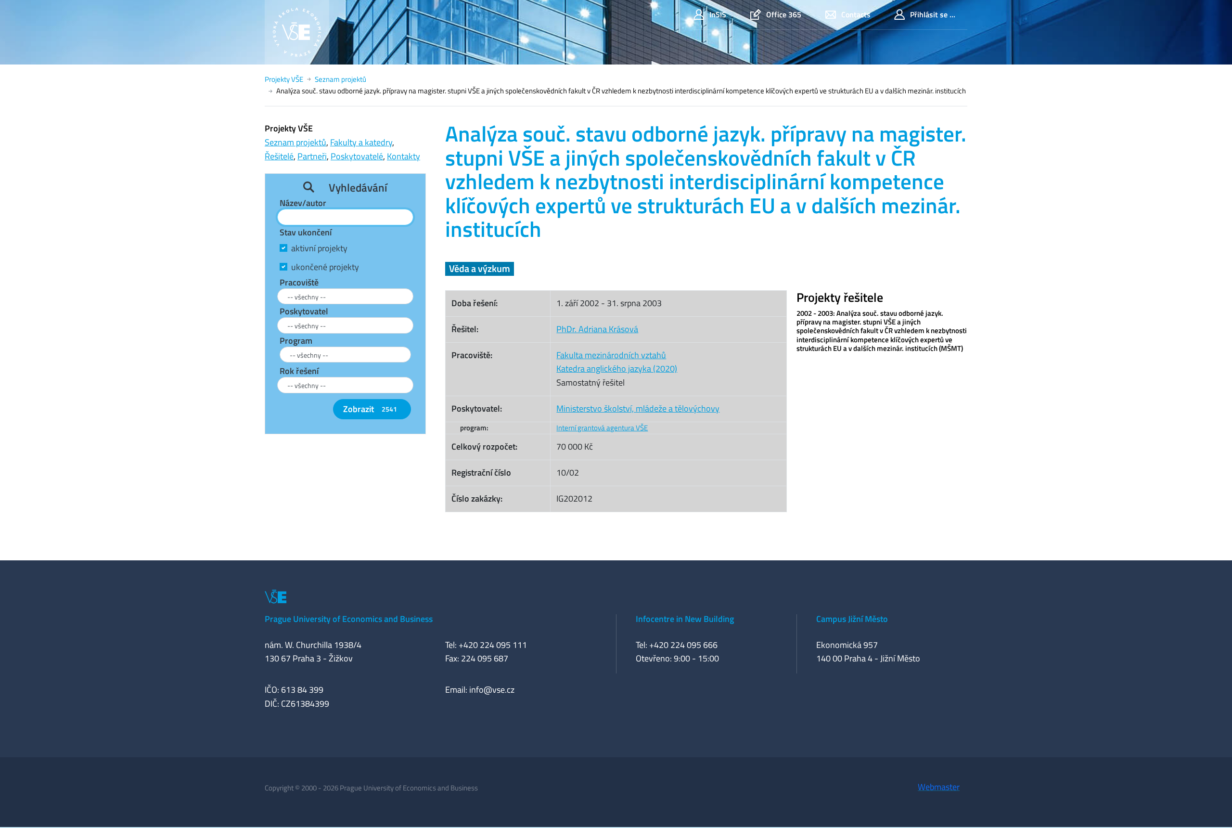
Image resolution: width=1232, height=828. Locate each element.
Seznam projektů (340, 79)
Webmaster (939, 786)
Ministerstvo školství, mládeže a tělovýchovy (637, 408)
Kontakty (403, 156)
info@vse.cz (491, 689)
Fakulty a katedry (361, 142)
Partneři (312, 156)
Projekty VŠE (284, 79)
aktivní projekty (319, 248)
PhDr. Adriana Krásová (597, 329)
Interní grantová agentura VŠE (602, 427)
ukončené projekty (325, 266)
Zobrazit (370, 408)
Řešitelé (279, 156)
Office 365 (783, 14)
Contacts (856, 14)
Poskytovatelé (357, 156)
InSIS (717, 14)
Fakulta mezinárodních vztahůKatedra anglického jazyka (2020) (616, 362)
